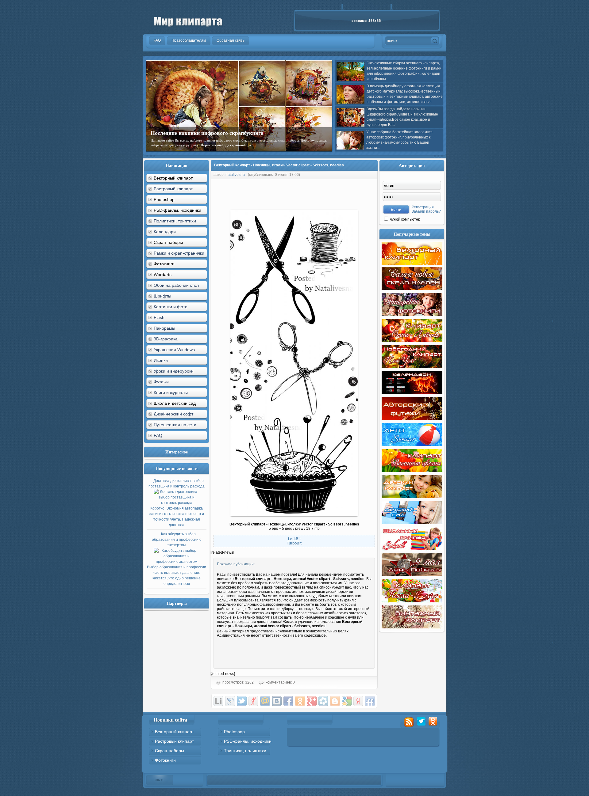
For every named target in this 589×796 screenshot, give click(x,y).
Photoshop (234, 731)
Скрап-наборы (169, 750)
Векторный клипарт (174, 731)
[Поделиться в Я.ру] (253, 701)
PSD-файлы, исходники (247, 741)
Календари (165, 231)
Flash (159, 317)
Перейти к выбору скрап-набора (226, 145)
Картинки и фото (170, 306)
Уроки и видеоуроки (174, 371)
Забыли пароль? (426, 211)
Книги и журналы (171, 392)
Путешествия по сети (175, 424)
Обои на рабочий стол (176, 285)
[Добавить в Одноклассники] (300, 701)
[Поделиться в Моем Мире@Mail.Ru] (265, 701)
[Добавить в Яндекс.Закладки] (358, 701)
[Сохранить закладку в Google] (347, 701)
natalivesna (235, 174)
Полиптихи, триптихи (175, 220)
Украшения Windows (174, 349)
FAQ (158, 435)
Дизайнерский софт (173, 413)
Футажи (161, 381)
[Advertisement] (322, 193)
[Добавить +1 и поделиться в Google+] (312, 701)
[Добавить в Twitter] (242, 701)
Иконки (161, 360)
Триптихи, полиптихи (245, 750)
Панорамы (164, 328)
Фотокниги (165, 760)
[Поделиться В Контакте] (277, 701)
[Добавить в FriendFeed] (370, 701)
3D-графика (166, 338)
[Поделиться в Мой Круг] (323, 701)
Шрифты (162, 296)
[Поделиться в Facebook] (288, 701)
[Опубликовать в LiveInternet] (218, 701)
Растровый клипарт (173, 188)
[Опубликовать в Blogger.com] (335, 701)
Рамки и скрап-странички (179, 253)
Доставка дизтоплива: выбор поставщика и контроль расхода (176, 503)
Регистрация (423, 207)
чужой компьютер (404, 219)
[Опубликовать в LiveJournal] (230, 701)
